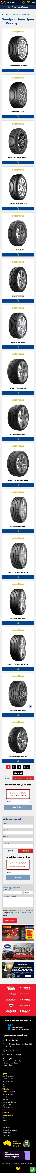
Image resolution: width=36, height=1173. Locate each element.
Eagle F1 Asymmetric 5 (18, 618)
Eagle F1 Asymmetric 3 (18, 526)
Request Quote (10, 920)
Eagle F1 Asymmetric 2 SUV (18, 480)
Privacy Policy (12, 913)
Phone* (5, 830)
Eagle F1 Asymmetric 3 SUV (18, 572)
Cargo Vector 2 (18, 296)
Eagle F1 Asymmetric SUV (18, 756)
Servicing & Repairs (9, 1102)
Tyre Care (5, 1084)
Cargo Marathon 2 (18, 250)
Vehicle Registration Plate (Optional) (11, 889)
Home (5, 14)
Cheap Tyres (6, 1135)
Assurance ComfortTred (18, 66)
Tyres (4, 1073)
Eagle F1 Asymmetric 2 (18, 434)
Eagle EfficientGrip (18, 342)
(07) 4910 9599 (13, 1050)
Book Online (7, 1115)
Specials (5, 1110)
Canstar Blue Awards (9, 1130)
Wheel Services (7, 1107)
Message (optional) (9, 896)
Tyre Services (6, 1105)
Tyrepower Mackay (19, 7)
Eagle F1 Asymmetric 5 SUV (18, 664)
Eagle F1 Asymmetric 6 (18, 710)
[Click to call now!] (24, 2)
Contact (5, 1112)
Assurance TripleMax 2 (18, 204)
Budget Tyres (6, 1133)
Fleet (4, 1118)
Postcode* (6, 843)
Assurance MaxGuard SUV (18, 158)
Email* (5, 837)
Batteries (5, 1099)
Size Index (6, 1128)
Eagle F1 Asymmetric (18, 388)
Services (5, 1097)
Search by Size (7, 1079)
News (4, 1120)
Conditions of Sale (26, 1163)
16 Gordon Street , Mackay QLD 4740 (19, 1045)
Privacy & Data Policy (14, 1163)
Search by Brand (8, 1081)
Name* (5, 823)
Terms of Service (26, 913)
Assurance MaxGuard (18, 112)
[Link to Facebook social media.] (18, 1168)
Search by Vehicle (8, 1076)
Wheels (5, 1089)
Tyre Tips (5, 1086)
